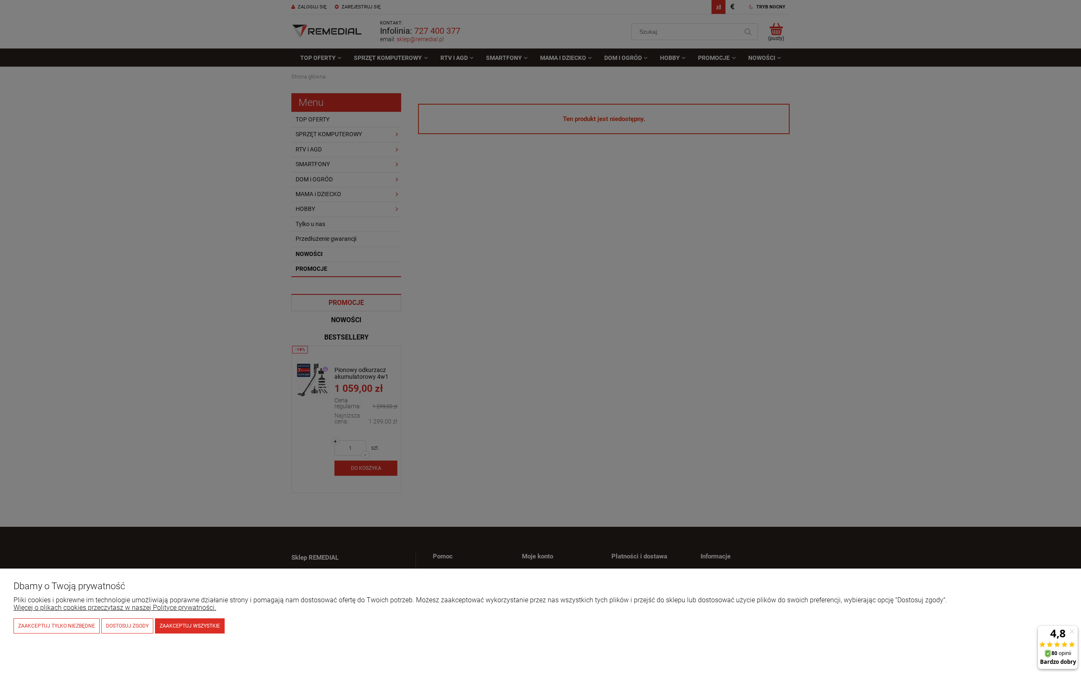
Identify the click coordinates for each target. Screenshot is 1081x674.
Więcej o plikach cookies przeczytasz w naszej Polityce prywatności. (115, 608)
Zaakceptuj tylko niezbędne (56, 626)
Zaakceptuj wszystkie (190, 626)
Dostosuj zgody (127, 626)
